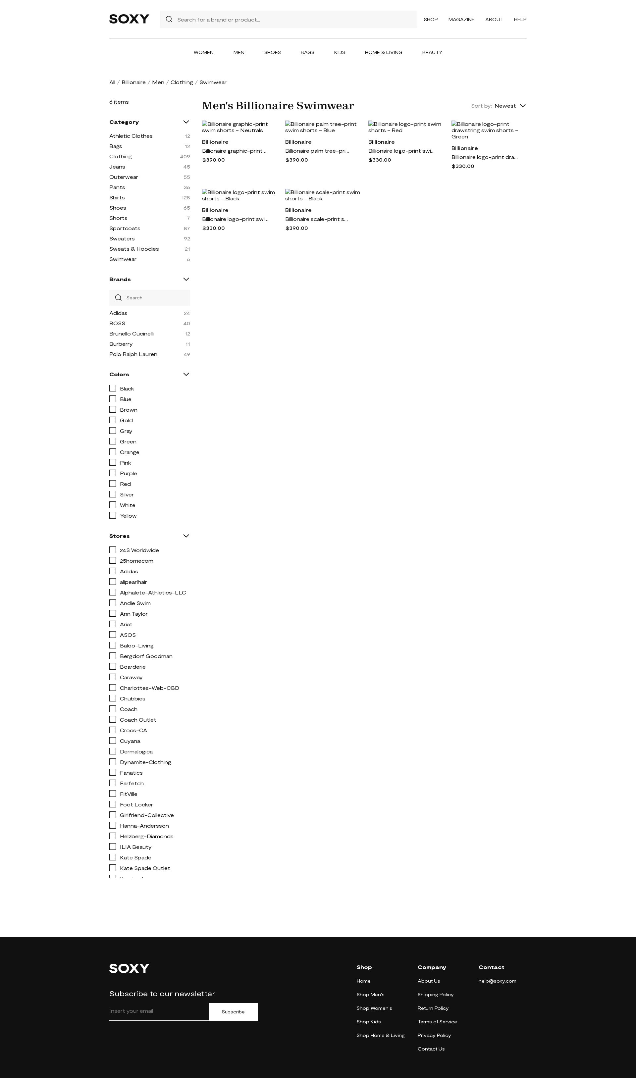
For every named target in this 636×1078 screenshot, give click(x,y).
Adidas (118, 313)
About (494, 19)
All (112, 82)
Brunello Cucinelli (131, 333)
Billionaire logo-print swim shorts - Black (235, 219)
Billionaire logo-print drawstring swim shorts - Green (484, 157)
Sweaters (122, 238)
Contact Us (431, 1049)
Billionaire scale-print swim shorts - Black (318, 219)
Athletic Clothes (131, 135)
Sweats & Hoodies (134, 248)
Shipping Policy (436, 994)
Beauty (432, 52)
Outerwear (123, 177)
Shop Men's (371, 994)
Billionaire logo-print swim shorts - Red (401, 150)
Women (204, 52)
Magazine (462, 19)
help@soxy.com (497, 981)
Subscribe (233, 1011)
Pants (117, 187)
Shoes (272, 52)
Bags (307, 52)
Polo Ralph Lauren (133, 354)
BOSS (117, 323)
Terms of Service (437, 1021)
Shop (431, 19)
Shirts (117, 197)
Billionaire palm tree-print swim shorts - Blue (318, 150)
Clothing (182, 82)
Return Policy (433, 1008)
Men (239, 52)
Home (364, 981)
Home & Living (383, 52)
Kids (339, 52)
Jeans (117, 166)
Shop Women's (374, 1008)
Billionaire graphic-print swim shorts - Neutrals (235, 150)
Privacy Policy (434, 1035)
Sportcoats (124, 228)
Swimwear (122, 259)
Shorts (118, 218)
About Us (429, 981)
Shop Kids (369, 1021)
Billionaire (134, 82)
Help (520, 19)
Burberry (121, 343)
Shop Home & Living (381, 1035)
